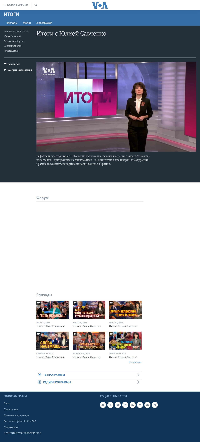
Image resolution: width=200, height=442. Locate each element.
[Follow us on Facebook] (103, 405)
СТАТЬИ (27, 23)
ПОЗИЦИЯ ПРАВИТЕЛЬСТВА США (22, 433)
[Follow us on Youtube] (118, 405)
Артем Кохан (11, 51)
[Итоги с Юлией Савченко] (52, 310)
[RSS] (133, 405)
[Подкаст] (140, 405)
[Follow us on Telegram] (155, 405)
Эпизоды (12, 23)
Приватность (11, 427)
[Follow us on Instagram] (125, 405)
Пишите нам (11, 409)
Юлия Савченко (12, 36)
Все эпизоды (135, 362)
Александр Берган (14, 41)
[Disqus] (89, 240)
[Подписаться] (147, 405)
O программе (44, 23)
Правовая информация (16, 415)
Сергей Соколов (13, 46)
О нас (7, 403)
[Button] (12, 65)
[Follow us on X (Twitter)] (110, 405)
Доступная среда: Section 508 (20, 421)
